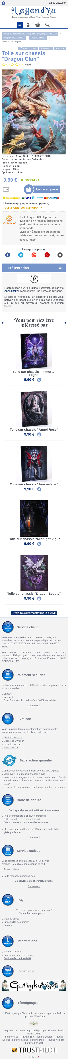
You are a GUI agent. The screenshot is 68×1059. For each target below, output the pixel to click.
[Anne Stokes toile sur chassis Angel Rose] (34, 409)
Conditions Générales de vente (20, 955)
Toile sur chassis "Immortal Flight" (34, 373)
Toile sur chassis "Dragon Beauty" (34, 593)
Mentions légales (12, 951)
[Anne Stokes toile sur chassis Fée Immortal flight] (34, 351)
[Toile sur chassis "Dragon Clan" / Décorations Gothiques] (34, 112)
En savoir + (34, 705)
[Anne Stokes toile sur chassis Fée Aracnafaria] (34, 464)
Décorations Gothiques (11, 42)
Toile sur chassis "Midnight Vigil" (34, 539)
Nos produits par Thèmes (13, 38)
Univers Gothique (38, 38)
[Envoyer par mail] (60, 254)
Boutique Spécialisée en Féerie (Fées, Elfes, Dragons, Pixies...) (30, 34)
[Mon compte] (28, 25)
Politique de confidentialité (17, 958)
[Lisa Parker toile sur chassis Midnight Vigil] (34, 518)
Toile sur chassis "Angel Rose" (34, 429)
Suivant (59, 48)
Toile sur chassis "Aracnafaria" (34, 484)
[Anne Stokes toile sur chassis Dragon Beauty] (34, 573)
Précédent (46, 48)
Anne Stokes (12, 291)
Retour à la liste (29, 48)
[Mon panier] (37, 24)
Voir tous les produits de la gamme (34, 613)
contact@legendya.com (18, 655)
